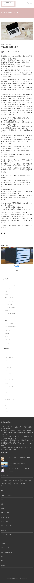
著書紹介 (6, 294)
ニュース (6, 317)
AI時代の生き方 (8, 297)
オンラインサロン (15, 483)
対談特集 (6, 310)
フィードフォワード (9, 313)
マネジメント (7, 304)
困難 (9, 483)
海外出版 (4, 483)
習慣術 (6, 291)
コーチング (4, 480)
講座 (26, 480)
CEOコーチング (8, 323)
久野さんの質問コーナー (10, 326)
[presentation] (16, 270)
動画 (5, 336)
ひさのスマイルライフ (9, 285)
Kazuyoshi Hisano (15, 480)
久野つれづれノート (9, 307)
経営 (6, 333)
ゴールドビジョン (8, 301)
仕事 (30, 480)
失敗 (22, 480)
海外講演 (23, 483)
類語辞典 (17, 266)
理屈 (10, 480)
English (6, 320)
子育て (6, 330)
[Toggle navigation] (31, 3)
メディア (6, 288)
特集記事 (6, 339)
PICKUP (6, 342)
